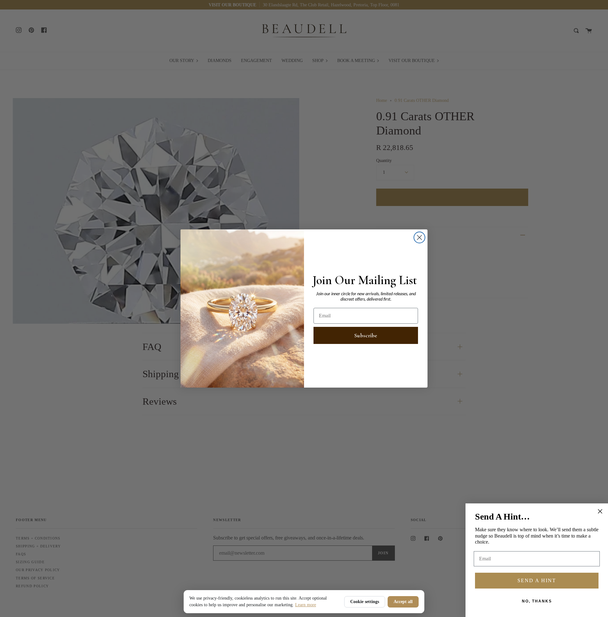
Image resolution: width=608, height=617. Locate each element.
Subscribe (365, 335)
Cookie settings (364, 601)
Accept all (403, 601)
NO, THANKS (537, 601)
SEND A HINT (536, 580)
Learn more (305, 604)
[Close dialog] (419, 237)
